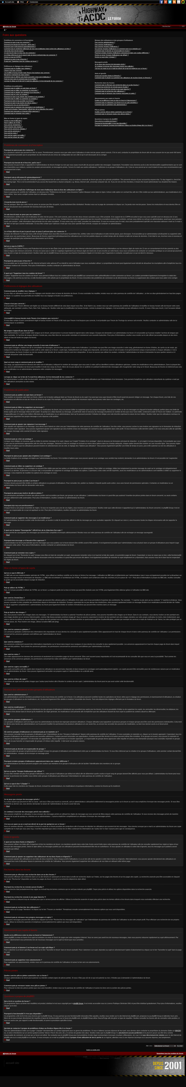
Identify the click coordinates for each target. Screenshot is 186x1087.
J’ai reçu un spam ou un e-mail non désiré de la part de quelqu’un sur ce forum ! (121, 68)
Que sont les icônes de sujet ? (14, 137)
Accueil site (12, 1062)
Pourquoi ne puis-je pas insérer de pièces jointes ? (20, 103)
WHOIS (178, 1031)
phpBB (85, 1056)
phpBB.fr (117, 1058)
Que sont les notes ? (11, 133)
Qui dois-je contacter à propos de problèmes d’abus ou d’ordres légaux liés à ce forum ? (124, 125)
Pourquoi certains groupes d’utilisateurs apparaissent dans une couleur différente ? (122, 53)
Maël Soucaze (104, 1058)
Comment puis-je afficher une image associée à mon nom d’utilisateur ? (27, 77)
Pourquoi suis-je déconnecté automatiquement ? (20, 46)
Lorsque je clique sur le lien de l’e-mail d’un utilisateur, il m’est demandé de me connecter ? (33, 81)
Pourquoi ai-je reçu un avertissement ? (17, 105)
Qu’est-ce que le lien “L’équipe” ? (105, 57)
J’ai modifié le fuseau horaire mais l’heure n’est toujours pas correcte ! (27, 72)
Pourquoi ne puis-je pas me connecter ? (17, 42)
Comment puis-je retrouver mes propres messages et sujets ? (115, 93)
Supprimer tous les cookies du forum (170, 1053)
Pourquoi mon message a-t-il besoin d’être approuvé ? (22, 111)
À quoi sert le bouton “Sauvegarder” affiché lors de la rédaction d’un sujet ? (28, 109)
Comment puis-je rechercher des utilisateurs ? (110, 91)
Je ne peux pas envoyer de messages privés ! (110, 64)
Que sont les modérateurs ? (104, 44)
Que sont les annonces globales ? (15, 129)
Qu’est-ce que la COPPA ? (13, 57)
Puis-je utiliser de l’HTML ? (13, 122)
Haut (8, 157)
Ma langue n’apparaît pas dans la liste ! (17, 75)
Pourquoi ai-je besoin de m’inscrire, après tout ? (19, 44)
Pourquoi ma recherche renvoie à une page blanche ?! (113, 89)
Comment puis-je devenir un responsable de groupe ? (112, 51)
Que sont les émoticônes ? (13, 125)
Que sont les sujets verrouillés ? (14, 135)
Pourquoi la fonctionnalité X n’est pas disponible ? (111, 123)
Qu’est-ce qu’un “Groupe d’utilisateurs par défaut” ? (112, 55)
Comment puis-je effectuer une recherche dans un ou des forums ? (117, 85)
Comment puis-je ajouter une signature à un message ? (22, 92)
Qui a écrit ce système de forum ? (106, 121)
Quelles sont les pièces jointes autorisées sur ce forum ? (113, 112)
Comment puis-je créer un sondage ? (16, 94)
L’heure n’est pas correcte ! (13, 70)
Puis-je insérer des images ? (13, 127)
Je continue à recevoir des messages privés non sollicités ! (114, 66)
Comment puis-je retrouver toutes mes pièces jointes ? (113, 114)
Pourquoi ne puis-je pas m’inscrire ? (16, 59)
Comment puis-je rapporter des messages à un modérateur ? (24, 107)
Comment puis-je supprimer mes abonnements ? (111, 104)
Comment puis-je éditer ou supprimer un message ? (21, 90)
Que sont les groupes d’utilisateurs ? (107, 46)
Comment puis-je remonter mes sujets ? (17, 113)
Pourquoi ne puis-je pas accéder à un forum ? (19, 101)
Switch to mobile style (93, 1050)
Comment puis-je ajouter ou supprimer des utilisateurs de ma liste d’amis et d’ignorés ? (123, 77)
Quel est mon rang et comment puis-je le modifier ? (21, 79)
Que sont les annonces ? (12, 131)
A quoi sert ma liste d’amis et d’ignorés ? (108, 75)
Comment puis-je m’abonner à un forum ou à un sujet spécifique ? (116, 102)
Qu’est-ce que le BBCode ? (13, 120)
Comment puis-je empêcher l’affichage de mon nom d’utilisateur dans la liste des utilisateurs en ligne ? (37, 49)
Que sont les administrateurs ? (105, 42)
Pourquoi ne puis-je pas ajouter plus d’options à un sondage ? (24, 96)
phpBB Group (78, 1003)
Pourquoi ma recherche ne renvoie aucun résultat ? (112, 87)
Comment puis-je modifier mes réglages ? (17, 68)
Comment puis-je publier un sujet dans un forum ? (20, 88)
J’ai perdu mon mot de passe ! (14, 51)
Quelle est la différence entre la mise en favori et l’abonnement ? (116, 100)
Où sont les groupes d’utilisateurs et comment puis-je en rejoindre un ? (118, 49)
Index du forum (10, 26)
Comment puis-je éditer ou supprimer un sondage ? (21, 98)
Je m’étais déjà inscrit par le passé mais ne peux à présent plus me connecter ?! (30, 55)
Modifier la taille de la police (5, 30)
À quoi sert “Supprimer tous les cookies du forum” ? (21, 61)
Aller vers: (149, 1046)
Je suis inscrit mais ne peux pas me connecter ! (20, 53)
